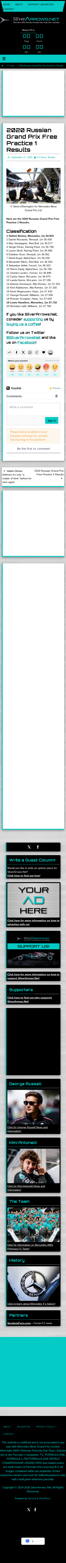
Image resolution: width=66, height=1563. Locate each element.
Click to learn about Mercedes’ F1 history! (31, 1303)
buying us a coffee (23, 323)
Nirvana (32, 1497)
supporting (33, 318)
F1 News (11, 65)
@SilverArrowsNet (23, 337)
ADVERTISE (23, 1426)
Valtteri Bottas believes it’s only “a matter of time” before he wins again (16, 476)
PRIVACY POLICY (45, 1426)
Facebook (26, 342)
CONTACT (8, 9)
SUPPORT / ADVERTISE (41, 4)
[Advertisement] (33, 93)
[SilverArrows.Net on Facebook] (37, 846)
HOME (6, 4)
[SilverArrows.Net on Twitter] (29, 846)
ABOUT (19, 4)
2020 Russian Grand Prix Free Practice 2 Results (49, 472)
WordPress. (45, 1497)
